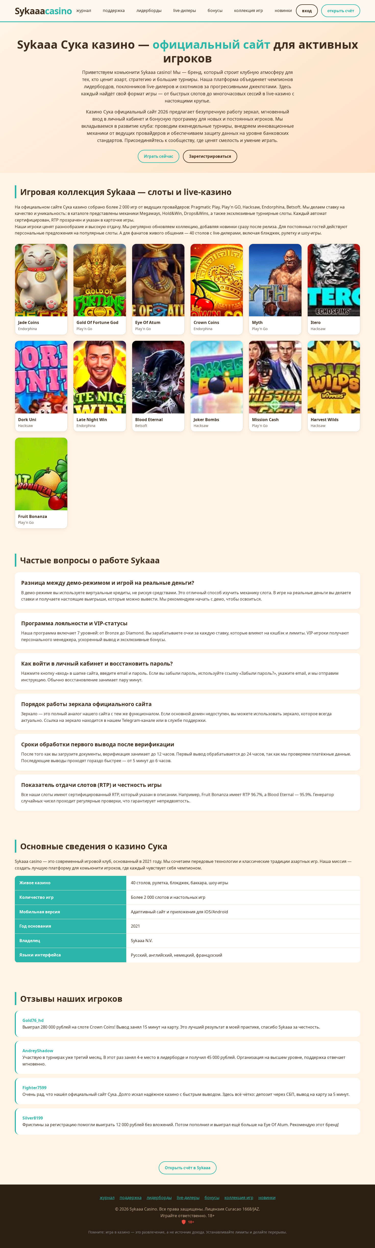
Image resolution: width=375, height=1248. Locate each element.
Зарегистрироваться (210, 156)
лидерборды (148, 10)
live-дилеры (184, 10)
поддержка (114, 10)
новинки (283, 10)
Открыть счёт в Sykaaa (187, 1167)
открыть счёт (340, 10)
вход (307, 10)
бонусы (215, 10)
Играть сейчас (158, 156)
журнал (83, 10)
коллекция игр (248, 10)
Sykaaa (43, 11)
